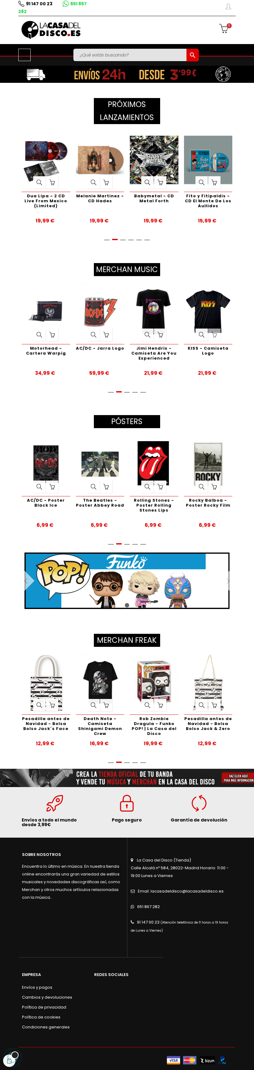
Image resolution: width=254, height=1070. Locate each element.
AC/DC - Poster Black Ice (46, 502)
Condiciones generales (46, 1027)
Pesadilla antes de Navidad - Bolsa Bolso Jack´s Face (46, 724)
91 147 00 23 (39, 4)
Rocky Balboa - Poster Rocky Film (208, 502)
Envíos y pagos (37, 987)
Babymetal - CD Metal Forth (130, 198)
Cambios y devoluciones (47, 997)
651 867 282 (148, 907)
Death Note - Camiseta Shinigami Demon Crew (100, 726)
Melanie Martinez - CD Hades (75, 198)
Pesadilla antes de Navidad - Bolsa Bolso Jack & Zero (208, 724)
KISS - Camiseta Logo (208, 350)
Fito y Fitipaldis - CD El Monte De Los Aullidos (183, 201)
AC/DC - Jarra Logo (100, 348)
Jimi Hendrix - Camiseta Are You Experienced (154, 353)
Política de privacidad (44, 1007)
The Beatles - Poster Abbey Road (100, 502)
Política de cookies (41, 1017)
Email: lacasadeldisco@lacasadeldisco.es (181, 891)
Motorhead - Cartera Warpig (46, 350)
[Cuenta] (228, 8)
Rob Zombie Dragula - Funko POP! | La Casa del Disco (154, 726)
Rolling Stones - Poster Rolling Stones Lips (154, 505)
